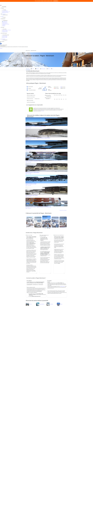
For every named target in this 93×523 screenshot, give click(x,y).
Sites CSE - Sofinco (4, 36)
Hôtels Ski (3, 25)
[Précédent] (24, 222)
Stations (2, 16)
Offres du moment (4, 30)
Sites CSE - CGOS (4, 37)
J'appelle (1, 48)
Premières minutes (5, 31)
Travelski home (5, 21)
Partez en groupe (4, 35)
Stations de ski (28, 50)
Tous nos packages (5, 10)
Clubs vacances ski (4, 23)
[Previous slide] (27, 109)
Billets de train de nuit (5, 12)
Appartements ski (4, 22)
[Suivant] (68, 222)
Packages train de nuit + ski (6, 11)
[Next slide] (65, 109)
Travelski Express (62, 286)
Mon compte (4, 6)
